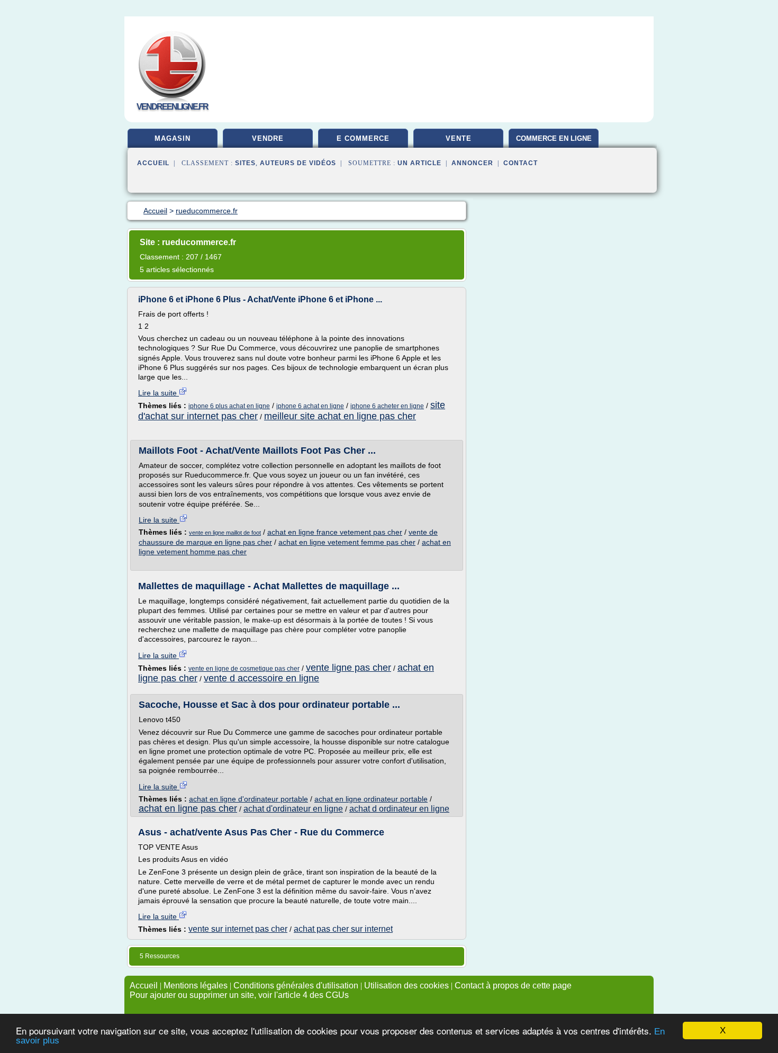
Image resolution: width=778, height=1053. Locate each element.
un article (419, 163)
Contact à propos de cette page (513, 985)
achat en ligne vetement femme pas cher (346, 542)
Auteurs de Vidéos (298, 163)
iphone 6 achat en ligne (310, 406)
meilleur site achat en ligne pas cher (340, 416)
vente (459, 138)
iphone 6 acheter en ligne (387, 406)
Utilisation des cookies (406, 985)
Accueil (153, 163)
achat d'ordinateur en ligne (293, 808)
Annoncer (472, 163)
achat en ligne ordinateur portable (371, 799)
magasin (173, 138)
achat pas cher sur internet (343, 928)
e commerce (363, 138)
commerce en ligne (554, 138)
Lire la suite (158, 393)
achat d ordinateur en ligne (399, 808)
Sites (245, 163)
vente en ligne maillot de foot (225, 532)
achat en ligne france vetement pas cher (334, 532)
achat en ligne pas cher (188, 808)
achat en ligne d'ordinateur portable (248, 799)
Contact (520, 163)
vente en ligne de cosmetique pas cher (244, 668)
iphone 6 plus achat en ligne (229, 406)
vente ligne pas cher (348, 667)
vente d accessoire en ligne (261, 678)
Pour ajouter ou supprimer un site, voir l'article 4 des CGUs (239, 995)
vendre (268, 138)
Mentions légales (196, 985)
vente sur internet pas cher (237, 928)
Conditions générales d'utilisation (295, 985)
